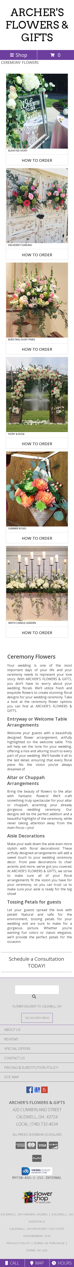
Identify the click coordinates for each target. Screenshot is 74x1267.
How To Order (37, 160)
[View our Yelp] (44, 1091)
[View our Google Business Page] (37, 1091)
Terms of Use (37, 1250)
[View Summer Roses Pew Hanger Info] (37, 489)
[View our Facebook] (29, 1091)
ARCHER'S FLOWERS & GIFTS (37, 25)
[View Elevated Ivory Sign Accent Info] (37, 111)
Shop (21, 54)
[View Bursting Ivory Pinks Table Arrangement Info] (37, 300)
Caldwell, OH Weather (28, 1229)
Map (38, 1263)
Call (13, 1263)
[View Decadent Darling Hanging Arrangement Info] (37, 205)
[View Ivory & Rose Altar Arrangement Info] (37, 394)
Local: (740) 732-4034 (37, 1124)
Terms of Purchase (49, 1243)
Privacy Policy (18, 1243)
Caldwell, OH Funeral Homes (24, 1214)
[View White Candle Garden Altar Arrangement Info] (37, 583)
